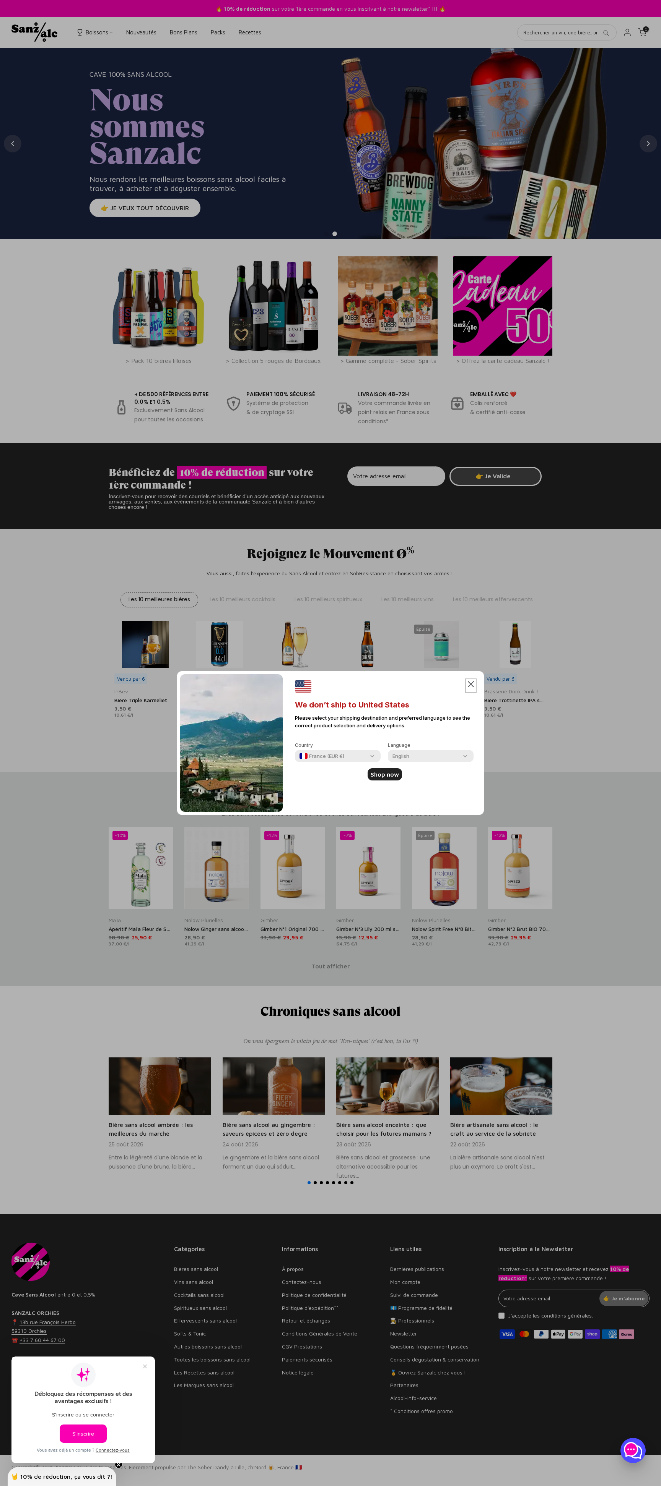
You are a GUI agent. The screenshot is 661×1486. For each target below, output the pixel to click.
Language (399, 745)
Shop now (385, 774)
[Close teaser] (118, 1464)
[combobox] (322, 756)
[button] (471, 685)
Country (304, 745)
